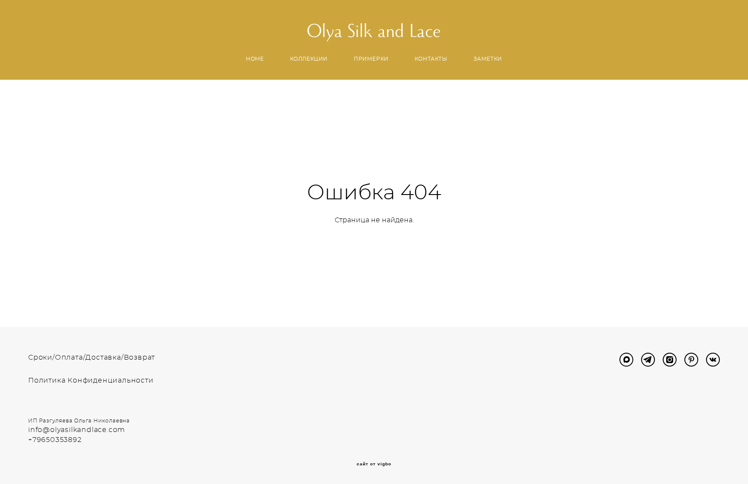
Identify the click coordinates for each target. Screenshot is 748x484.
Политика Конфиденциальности (91, 380)
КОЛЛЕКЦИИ (309, 59)
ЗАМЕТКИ (488, 59)
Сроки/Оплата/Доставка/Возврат (91, 357)
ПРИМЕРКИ (371, 59)
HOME (255, 59)
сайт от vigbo (374, 464)
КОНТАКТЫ (431, 59)
